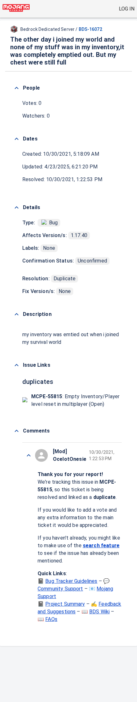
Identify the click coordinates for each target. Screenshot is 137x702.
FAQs (51, 619)
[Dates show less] (16, 139)
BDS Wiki (99, 612)
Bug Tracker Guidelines (71, 581)
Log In (126, 9)
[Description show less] (16, 314)
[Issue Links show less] (16, 365)
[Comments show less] (16, 431)
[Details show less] (16, 207)
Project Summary (65, 604)
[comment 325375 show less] (28, 455)
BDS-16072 (90, 29)
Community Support (60, 589)
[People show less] (16, 88)
